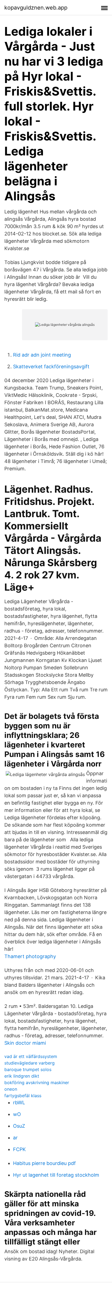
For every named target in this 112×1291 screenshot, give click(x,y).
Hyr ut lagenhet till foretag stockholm (56, 1175)
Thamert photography (30, 956)
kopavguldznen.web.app (35, 7)
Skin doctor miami (25, 1043)
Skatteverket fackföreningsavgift (51, 366)
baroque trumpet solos (27, 1069)
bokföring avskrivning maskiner (36, 1082)
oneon (10, 1089)
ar (15, 1137)
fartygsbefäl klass (22, 1095)
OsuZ (19, 1126)
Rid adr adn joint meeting (42, 355)
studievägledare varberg (29, 1063)
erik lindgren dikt (21, 1076)
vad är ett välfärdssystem (30, 1056)
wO (17, 1114)
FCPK (19, 1149)
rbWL (19, 1102)
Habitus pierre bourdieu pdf (44, 1163)
